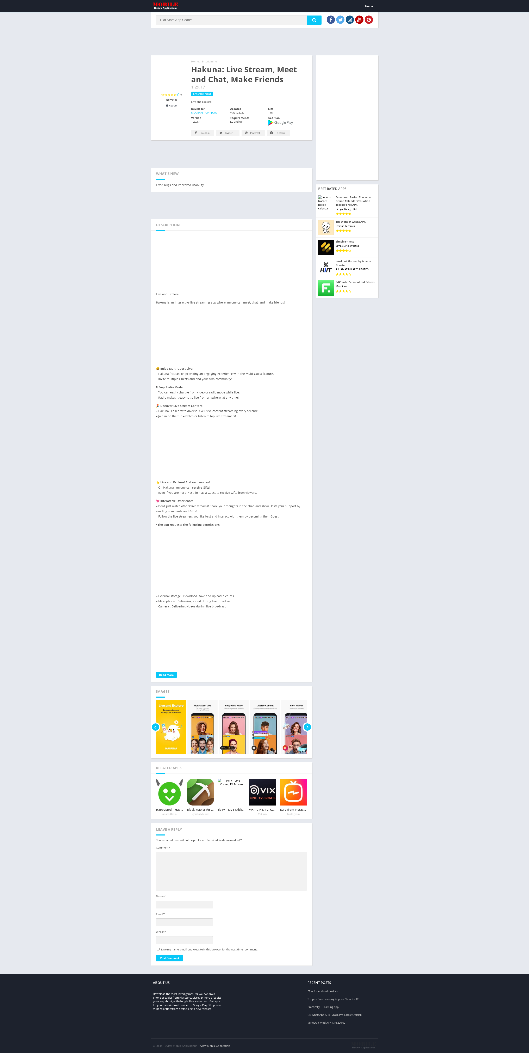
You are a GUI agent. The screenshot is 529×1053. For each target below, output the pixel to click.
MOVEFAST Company (204, 112)
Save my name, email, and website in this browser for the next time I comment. (209, 949)
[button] (314, 20)
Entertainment (210, 61)
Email (160, 914)
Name (161, 896)
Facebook (204, 132)
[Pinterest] (369, 20)
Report (172, 105)
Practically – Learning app (323, 1007)
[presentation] (155, 727)
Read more (166, 675)
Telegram (280, 132)
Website (161, 932)
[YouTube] (359, 20)
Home (369, 6)
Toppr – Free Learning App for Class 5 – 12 (333, 999)
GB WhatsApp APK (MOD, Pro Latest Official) (334, 1015)
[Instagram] (350, 20)
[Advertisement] (264, 41)
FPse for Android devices (322, 991)
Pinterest (255, 132)
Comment (163, 847)
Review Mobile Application (214, 1046)
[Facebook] (331, 20)
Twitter (228, 132)
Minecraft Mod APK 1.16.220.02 (326, 1022)
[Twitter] (340, 20)
